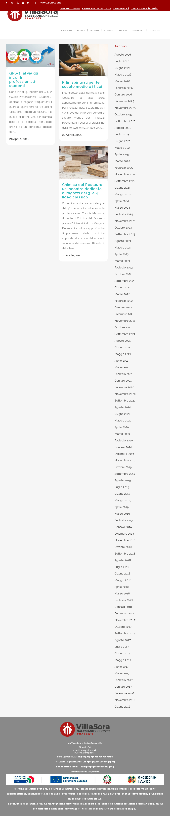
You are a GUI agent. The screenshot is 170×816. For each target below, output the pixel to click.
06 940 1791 (85, 747)
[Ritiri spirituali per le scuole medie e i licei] (83, 60)
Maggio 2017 (123, 660)
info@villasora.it (89, 750)
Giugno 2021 (122, 347)
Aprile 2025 (122, 154)
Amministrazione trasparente (85, 772)
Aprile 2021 (121, 360)
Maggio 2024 (123, 194)
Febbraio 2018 (124, 600)
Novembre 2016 (125, 700)
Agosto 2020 (123, 407)
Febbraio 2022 (124, 300)
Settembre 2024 (125, 181)
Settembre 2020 (125, 400)
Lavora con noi (121, 8)
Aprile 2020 (122, 427)
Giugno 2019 (122, 493)
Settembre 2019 (125, 473)
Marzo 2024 (122, 207)
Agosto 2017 (123, 640)
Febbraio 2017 (123, 680)
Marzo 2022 (122, 294)
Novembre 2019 (125, 460)
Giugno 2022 (122, 287)
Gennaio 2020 (123, 447)
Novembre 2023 (125, 221)
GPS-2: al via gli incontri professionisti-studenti (23, 79)
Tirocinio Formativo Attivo (144, 8)
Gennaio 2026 (123, 94)
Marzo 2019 (122, 513)
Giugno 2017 (122, 653)
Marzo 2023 (122, 260)
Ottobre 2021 (123, 327)
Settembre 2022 (125, 280)
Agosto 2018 (123, 560)
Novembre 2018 (125, 540)
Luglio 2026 (122, 61)
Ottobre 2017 (123, 626)
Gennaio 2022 (123, 307)
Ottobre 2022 (123, 274)
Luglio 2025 (122, 134)
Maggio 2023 (123, 247)
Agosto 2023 (123, 241)
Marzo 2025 (122, 161)
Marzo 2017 (122, 673)
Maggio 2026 (123, 74)
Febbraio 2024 (124, 214)
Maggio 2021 (123, 354)
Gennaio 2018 (123, 606)
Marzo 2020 (122, 433)
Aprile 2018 (122, 586)
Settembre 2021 (125, 334)
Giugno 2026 (122, 68)
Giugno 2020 (122, 413)
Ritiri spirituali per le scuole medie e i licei (82, 84)
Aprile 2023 (122, 254)
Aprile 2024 (122, 201)
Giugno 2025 (122, 141)
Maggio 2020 (123, 420)
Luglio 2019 (122, 487)
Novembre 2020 (125, 394)
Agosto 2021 (123, 340)
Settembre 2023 (125, 234)
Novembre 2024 (125, 174)
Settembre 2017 (125, 633)
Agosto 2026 (123, 54)
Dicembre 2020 (124, 387)
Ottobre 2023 (123, 227)
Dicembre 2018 (124, 533)
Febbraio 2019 (124, 520)
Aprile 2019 (122, 507)
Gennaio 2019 (123, 527)
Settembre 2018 (125, 553)
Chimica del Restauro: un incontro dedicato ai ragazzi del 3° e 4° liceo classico (82, 190)
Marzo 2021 (122, 367)
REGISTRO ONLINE (70, 8)
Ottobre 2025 (123, 114)
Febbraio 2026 (124, 87)
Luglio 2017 (122, 646)
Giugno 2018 (122, 573)
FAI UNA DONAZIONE (50, 3)
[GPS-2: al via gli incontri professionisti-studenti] (30, 55)
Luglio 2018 (122, 567)
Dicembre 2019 (124, 453)
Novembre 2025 (125, 107)
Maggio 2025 (123, 147)
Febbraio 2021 (123, 374)
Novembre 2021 (125, 320)
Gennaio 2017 (123, 686)
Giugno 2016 (122, 706)
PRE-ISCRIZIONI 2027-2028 (96, 8)
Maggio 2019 (123, 500)
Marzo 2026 (122, 81)
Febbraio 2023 (124, 267)
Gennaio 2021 (123, 380)
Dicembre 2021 (124, 314)
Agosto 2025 (123, 127)
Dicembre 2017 (124, 613)
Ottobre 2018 (123, 547)
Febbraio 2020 (124, 440)
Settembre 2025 (125, 121)
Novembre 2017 (125, 620)
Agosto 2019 (123, 480)
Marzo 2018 (122, 593)
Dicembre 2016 (124, 693)
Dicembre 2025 (124, 101)
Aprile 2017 (121, 666)
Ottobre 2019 (123, 467)
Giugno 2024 (122, 187)
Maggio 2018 (123, 580)
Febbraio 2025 (124, 167)
